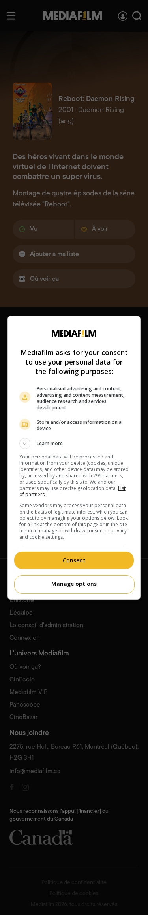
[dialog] (74, 458)
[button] (74, 443)
